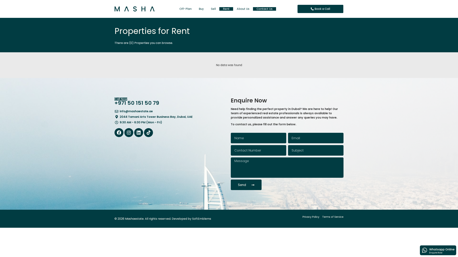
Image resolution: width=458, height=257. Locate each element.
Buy (201, 9)
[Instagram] (128, 132)
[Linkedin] (138, 132)
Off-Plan (185, 9)
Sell (213, 9)
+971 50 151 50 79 (136, 103)
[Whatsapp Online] (424, 250)
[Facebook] (118, 132)
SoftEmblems (201, 219)
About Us (243, 9)
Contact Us (264, 9)
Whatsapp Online (441, 249)
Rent (226, 9)
